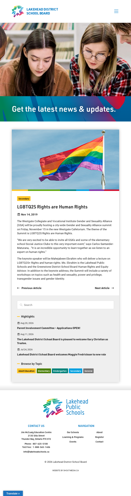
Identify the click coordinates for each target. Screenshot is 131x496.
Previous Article (31, 288)
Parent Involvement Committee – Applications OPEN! (48, 328)
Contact (99, 441)
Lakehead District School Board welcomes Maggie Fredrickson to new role (61, 354)
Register (99, 437)
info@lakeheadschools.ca (36, 451)
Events (72, 441)
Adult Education (27, 371)
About (99, 432)
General (88, 371)
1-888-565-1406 (41, 447)
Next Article (102, 288)
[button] (116, 11)
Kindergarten (60, 371)
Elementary (44, 371)
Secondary (24, 198)
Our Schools (73, 432)
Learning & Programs (73, 437)
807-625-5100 (40, 443)
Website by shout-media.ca (65, 470)
